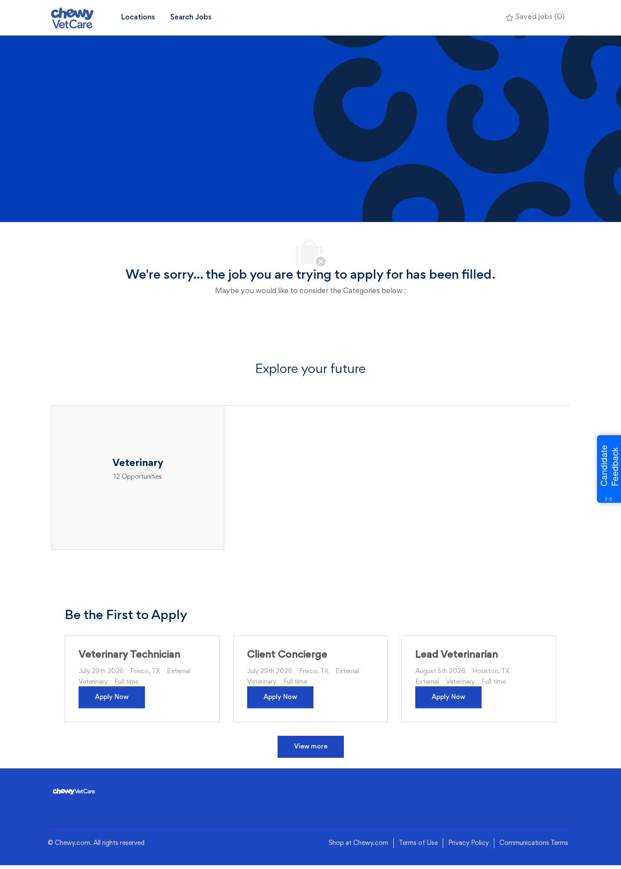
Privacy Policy (468, 843)
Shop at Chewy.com (358, 843)
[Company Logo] (82, 18)
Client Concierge (287, 655)
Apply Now (111, 697)
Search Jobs (191, 17)
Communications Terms (533, 843)
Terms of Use (418, 843)
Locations (138, 17)
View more (310, 747)
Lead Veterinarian (456, 655)
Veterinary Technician (129, 655)
